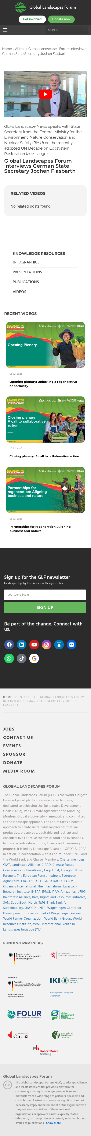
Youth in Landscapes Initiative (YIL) (39, 926)
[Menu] (5, 30)
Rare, (36, 897)
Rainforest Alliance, (17, 897)
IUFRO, (81, 892)
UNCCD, (31, 908)
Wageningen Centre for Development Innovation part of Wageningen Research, (43, 910)
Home (7, 49)
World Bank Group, (58, 918)
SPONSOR (14, 754)
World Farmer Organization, (23, 918)
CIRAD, (46, 865)
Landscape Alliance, (26, 865)
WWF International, (47, 924)
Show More (53, 1123)
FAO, (25, 881)
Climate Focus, (63, 865)
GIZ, (47, 881)
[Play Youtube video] (45, 94)
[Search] (84, 30)
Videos (20, 49)
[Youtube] (34, 644)
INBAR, (36, 892)
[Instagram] (46, 644)
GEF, (40, 881)
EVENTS (12, 746)
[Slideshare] (59, 644)
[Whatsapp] (9, 658)
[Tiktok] (21, 658)
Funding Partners (23, 943)
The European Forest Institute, (39, 876)
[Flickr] (71, 644)
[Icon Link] (34, 658)
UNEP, (42, 908)
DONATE (13, 763)
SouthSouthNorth (24, 903)
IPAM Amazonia (63, 892)
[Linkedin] (21, 644)
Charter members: (72, 859)
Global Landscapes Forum (52, 7)
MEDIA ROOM (19, 771)
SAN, (7, 903)
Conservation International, (23, 870)
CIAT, (7, 865)
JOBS (9, 729)
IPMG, (47, 892)
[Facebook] (9, 644)
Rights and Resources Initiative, (63, 897)
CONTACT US (18, 737)
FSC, (32, 881)
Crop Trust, (52, 870)
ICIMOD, (56, 881)
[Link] (20, 7)
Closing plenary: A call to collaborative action (44, 456)
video (25, 697)
